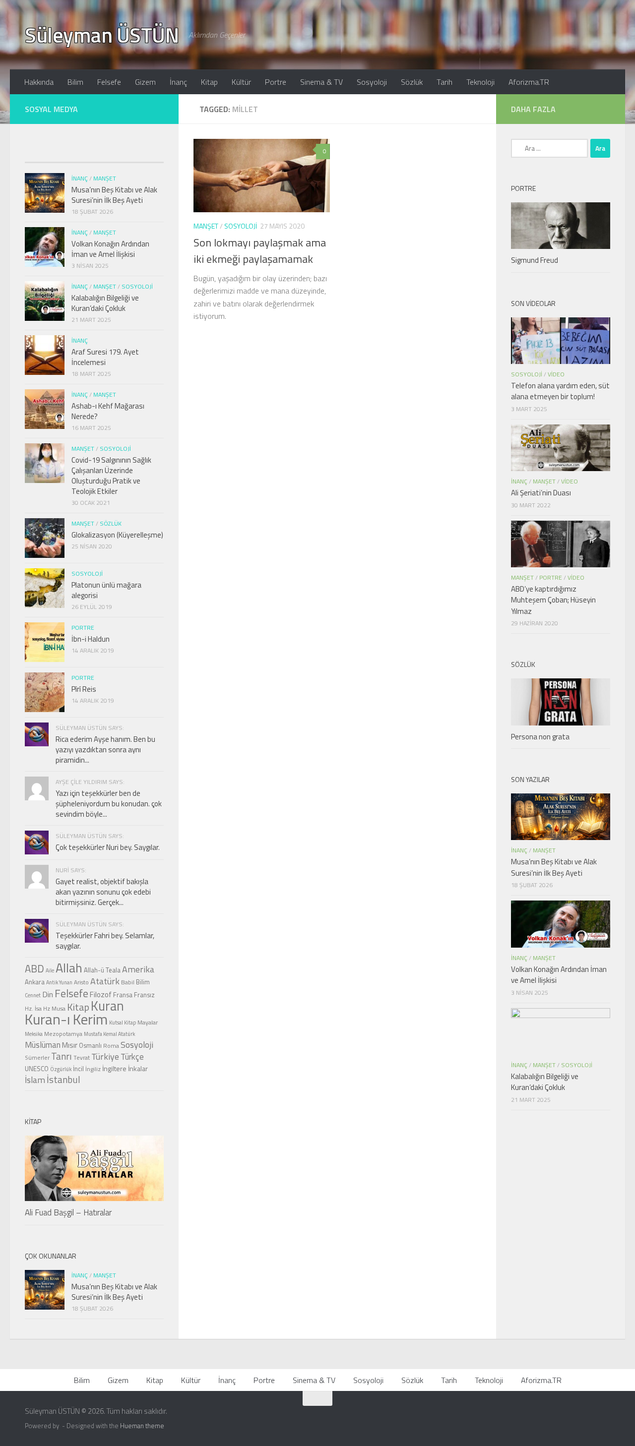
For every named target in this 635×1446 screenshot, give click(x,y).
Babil (127, 982)
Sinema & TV (321, 82)
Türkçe (132, 1056)
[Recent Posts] (42, 152)
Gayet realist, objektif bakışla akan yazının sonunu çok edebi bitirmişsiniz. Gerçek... (103, 892)
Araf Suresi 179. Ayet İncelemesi (105, 357)
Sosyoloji (372, 82)
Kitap (209, 82)
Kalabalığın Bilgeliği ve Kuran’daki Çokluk (105, 303)
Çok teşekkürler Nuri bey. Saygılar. (108, 847)
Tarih (444, 82)
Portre (275, 82)
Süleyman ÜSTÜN (102, 35)
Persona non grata (540, 736)
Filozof (101, 994)
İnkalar (138, 1068)
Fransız (144, 995)
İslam (35, 1079)
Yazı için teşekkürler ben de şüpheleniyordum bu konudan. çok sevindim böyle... (109, 803)
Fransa (122, 995)
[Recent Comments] (111, 152)
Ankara (35, 982)
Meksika (34, 1034)
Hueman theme (142, 1426)
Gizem (145, 82)
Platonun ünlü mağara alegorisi (106, 590)
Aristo (81, 982)
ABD (34, 968)
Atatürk (105, 981)
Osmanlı (90, 1045)
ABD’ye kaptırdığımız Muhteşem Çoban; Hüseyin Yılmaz (553, 600)
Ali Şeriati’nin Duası (541, 492)
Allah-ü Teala (102, 970)
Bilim (75, 82)
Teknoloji (480, 82)
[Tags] (146, 152)
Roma (111, 1045)
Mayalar (147, 1022)
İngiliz (93, 1069)
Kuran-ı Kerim (66, 1019)
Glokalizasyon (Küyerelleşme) (117, 535)
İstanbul (63, 1079)
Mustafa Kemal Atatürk (109, 1034)
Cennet (33, 995)
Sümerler (37, 1057)
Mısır (69, 1045)
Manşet (205, 226)
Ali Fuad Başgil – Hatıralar (68, 1212)
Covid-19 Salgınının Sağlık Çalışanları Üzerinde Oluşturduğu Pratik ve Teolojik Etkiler (111, 475)
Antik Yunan (59, 982)
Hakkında (39, 82)
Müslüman (43, 1044)
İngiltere (114, 1068)
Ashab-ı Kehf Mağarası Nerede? (107, 411)
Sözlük (412, 82)
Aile (50, 970)
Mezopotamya (63, 1033)
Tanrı (61, 1056)
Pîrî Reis (83, 689)
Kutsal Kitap (122, 1022)
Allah (69, 967)
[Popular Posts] (77, 152)
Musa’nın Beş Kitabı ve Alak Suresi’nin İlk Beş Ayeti (114, 195)
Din (47, 994)
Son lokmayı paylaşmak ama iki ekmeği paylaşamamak (259, 250)
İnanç (178, 82)
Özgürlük (60, 1069)
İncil (78, 1069)
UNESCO (37, 1069)
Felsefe (109, 82)
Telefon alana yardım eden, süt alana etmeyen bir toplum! (560, 391)
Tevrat (81, 1057)
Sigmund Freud (534, 260)
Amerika (138, 969)
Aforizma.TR (528, 82)
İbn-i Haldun (90, 639)
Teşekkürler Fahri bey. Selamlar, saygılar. (105, 941)
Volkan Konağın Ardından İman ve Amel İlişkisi (110, 249)
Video (556, 374)
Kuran (107, 1006)
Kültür (241, 82)
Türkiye (105, 1056)
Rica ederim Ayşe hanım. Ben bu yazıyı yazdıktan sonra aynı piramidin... (105, 749)
